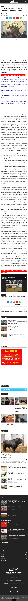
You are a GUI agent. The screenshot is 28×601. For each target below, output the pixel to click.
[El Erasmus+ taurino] (21, 418)
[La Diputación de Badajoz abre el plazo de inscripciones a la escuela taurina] (4, 537)
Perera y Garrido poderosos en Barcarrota (17, 507)
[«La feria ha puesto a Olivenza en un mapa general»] (7, 418)
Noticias (2, 554)
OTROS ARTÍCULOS (5, 317)
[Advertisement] (14, 49)
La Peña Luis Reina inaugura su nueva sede (17, 467)
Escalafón (3, 550)
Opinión (2, 556)
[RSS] (14, 591)
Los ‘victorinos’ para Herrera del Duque (16, 473)
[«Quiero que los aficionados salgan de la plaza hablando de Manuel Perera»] (21, 401)
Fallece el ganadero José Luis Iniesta (16, 529)
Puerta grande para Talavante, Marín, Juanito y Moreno (21, 312)
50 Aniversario (4, 545)
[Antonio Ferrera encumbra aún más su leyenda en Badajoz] (4, 322)
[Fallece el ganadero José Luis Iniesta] (4, 531)
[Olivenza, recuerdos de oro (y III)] (4, 487)
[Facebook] (10, 591)
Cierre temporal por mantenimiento (15, 522)
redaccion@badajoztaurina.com (17, 583)
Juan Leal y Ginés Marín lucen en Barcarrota (17, 514)
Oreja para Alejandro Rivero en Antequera (7, 312)
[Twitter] (17, 591)
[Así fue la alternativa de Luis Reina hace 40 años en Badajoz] (4, 480)
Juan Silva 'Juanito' (12, 296)
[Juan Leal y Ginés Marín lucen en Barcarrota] (4, 335)
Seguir (25, 389)
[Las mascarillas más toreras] (7, 401)
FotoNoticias (3, 552)
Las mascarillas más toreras (7, 407)
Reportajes (3, 452)
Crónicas (2, 6)
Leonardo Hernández (21, 296)
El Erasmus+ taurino (19, 425)
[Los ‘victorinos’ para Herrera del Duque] (4, 474)
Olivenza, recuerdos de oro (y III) (15, 486)
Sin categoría (3, 560)
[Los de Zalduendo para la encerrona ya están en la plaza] (14, 443)
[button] (26, 1)
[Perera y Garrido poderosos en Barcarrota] (4, 328)
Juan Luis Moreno (4, 296)
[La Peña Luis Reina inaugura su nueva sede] (4, 468)
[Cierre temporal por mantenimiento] (4, 524)
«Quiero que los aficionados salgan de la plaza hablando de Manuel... (21, 410)
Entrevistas (3, 404)
